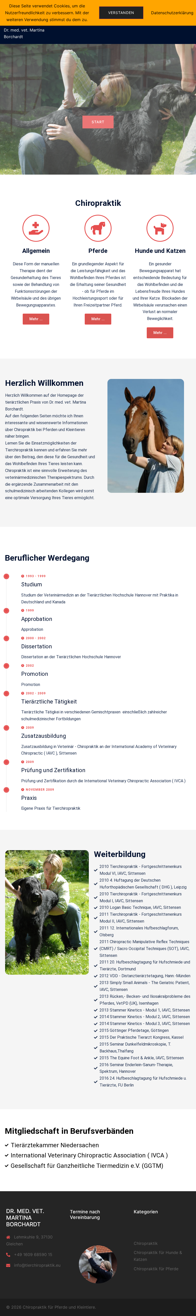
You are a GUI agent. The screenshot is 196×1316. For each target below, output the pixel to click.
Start (98, 122)
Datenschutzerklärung (172, 12)
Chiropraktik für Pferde (156, 1268)
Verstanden (121, 12)
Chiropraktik (146, 1243)
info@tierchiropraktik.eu (37, 1265)
